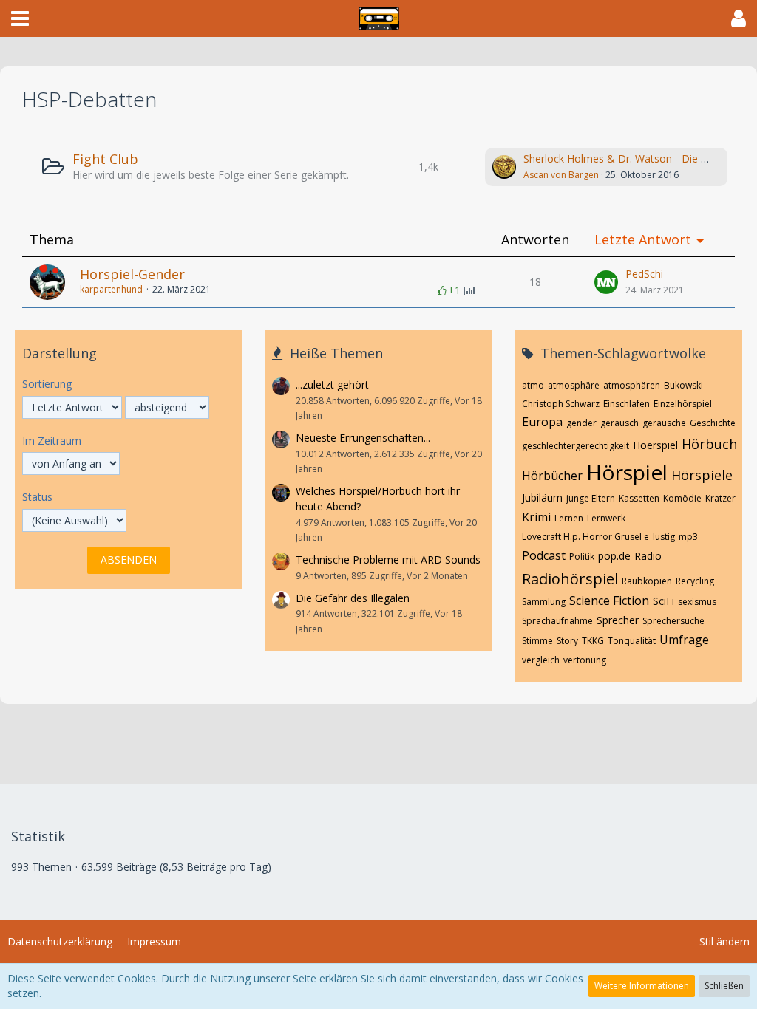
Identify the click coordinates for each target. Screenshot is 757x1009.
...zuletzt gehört (332, 384)
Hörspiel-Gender (132, 274)
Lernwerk (606, 518)
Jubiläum (542, 497)
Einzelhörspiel (683, 403)
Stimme (537, 641)
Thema (52, 239)
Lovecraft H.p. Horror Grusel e (585, 536)
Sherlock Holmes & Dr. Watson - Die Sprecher (633, 158)
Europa (542, 422)
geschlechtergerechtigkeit (575, 445)
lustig (664, 536)
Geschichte (713, 423)
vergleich (541, 660)
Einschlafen (626, 403)
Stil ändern (724, 941)
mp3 (688, 536)
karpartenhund (111, 289)
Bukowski (683, 385)
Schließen (724, 985)
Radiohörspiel (570, 579)
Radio (648, 556)
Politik (581, 556)
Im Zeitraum (51, 441)
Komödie (682, 498)
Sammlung (544, 601)
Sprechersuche (673, 621)
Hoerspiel (655, 445)
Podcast (544, 555)
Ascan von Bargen (561, 174)
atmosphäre (574, 385)
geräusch (619, 423)
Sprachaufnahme (557, 621)
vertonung (584, 660)
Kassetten (639, 498)
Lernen (568, 518)
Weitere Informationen (641, 985)
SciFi (663, 601)
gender (581, 423)
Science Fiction (609, 600)
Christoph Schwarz (561, 403)
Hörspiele (702, 475)
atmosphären (631, 385)
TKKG (593, 641)
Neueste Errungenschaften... (363, 438)
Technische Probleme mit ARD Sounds (388, 560)
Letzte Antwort (642, 239)
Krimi (536, 517)
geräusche (664, 423)
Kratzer (720, 498)
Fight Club (105, 159)
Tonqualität (632, 641)
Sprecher (618, 620)
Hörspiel (627, 472)
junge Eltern (590, 498)
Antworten (535, 239)
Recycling (695, 581)
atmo (533, 385)
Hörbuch (709, 444)
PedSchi (644, 274)
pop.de (614, 556)
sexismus (697, 601)
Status (37, 497)
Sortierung (47, 384)
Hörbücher (552, 476)
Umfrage (684, 640)
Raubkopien (647, 581)
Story (567, 641)
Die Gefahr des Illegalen (353, 598)
